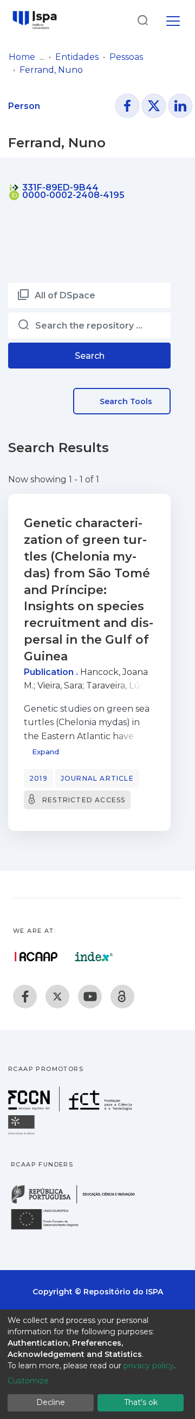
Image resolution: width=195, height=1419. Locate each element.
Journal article (97, 778)
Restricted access (83, 800)
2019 (38, 778)
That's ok (141, 1402)
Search (90, 356)
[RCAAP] (122, 996)
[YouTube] (90, 996)
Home (22, 57)
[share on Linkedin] (180, 106)
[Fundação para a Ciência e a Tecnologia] (71, 1108)
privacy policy (148, 1365)
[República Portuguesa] (78, 1202)
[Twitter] (57, 996)
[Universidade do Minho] (22, 1134)
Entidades (77, 57)
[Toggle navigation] (173, 19)
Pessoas (126, 57)
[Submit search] (142, 20)
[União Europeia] (51, 1229)
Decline (50, 1402)
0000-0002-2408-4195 (72, 195)
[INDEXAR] (94, 956)
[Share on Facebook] (127, 106)
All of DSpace (65, 295)
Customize (28, 1381)
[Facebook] (25, 996)
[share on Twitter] (154, 106)
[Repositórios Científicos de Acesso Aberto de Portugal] (36, 956)
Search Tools (125, 401)
